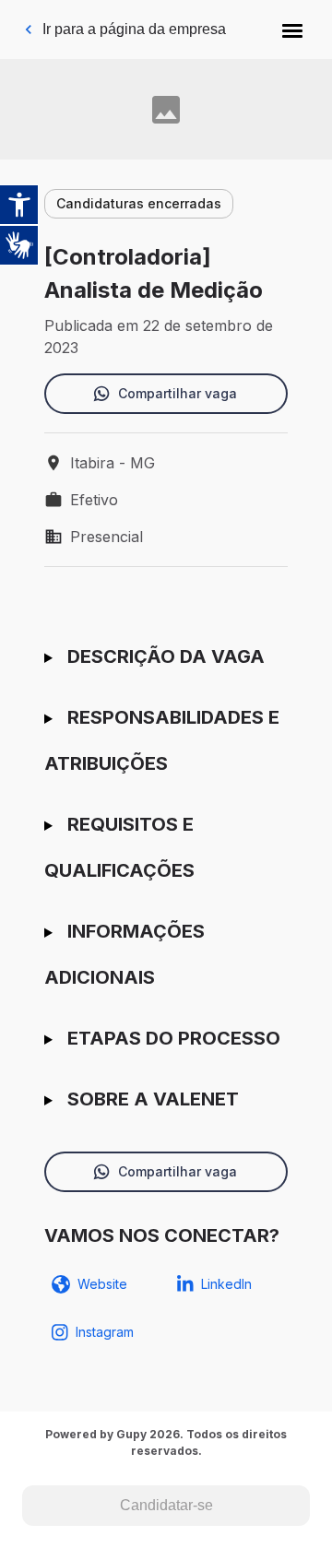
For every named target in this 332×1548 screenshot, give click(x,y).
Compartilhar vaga (177, 393)
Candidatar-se (166, 1505)
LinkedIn (226, 1284)
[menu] (292, 29)
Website (102, 1284)
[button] (292, 29)
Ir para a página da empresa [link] (134, 29)
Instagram (105, 1332)
